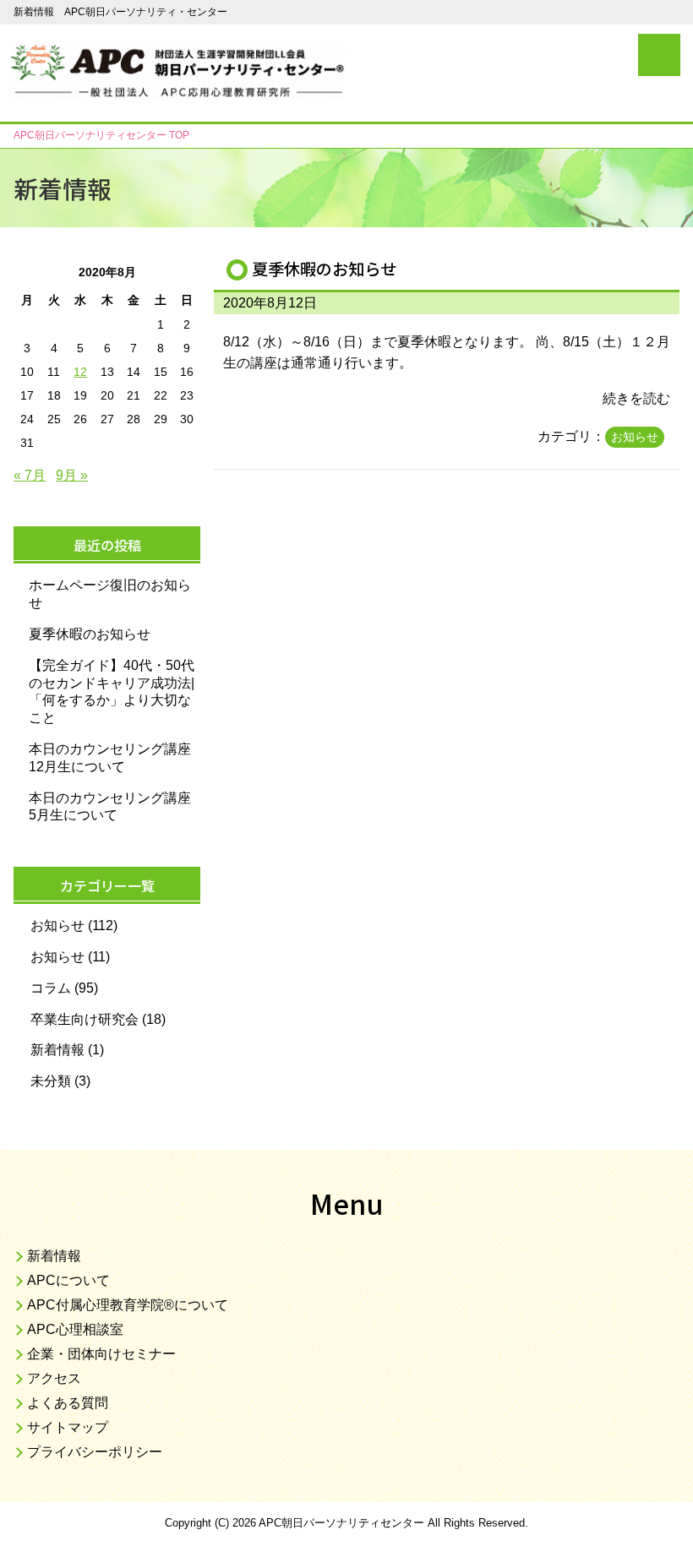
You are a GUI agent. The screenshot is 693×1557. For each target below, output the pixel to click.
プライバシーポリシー (94, 1452)
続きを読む (636, 398)
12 (80, 371)
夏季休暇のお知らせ (324, 268)
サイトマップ (67, 1427)
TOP (101, 135)
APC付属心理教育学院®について (127, 1305)
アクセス (54, 1378)
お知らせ (634, 437)
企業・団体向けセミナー (101, 1354)
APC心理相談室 (75, 1329)
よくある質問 (67, 1403)
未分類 (50, 1081)
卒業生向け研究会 (84, 1019)
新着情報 (57, 1050)
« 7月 (30, 475)
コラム (50, 988)
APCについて (68, 1280)
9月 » (72, 475)
